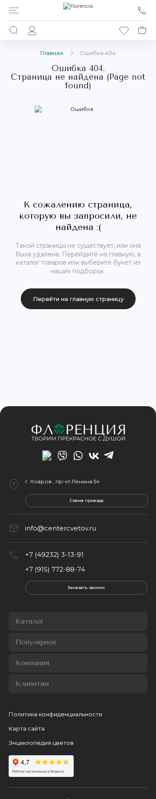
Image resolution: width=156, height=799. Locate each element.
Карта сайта (27, 728)
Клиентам (32, 683)
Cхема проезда (87, 500)
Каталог (30, 621)
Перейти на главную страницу (78, 298)
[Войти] (32, 30)
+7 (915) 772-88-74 (55, 569)
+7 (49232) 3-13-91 (54, 554)
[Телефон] (142, 10)
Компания (32, 663)
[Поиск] (14, 30)
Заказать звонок (86, 587)
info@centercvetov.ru (60, 528)
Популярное (36, 642)
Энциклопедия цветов (41, 742)
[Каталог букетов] (13, 10)
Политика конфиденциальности (55, 714)
